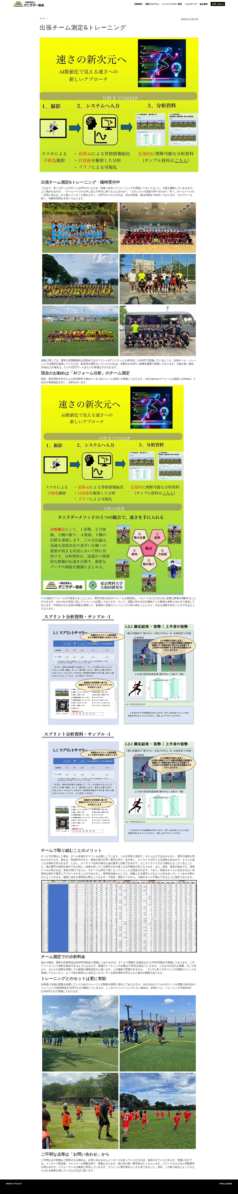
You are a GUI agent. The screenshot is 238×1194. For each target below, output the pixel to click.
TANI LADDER (225, 1184)
